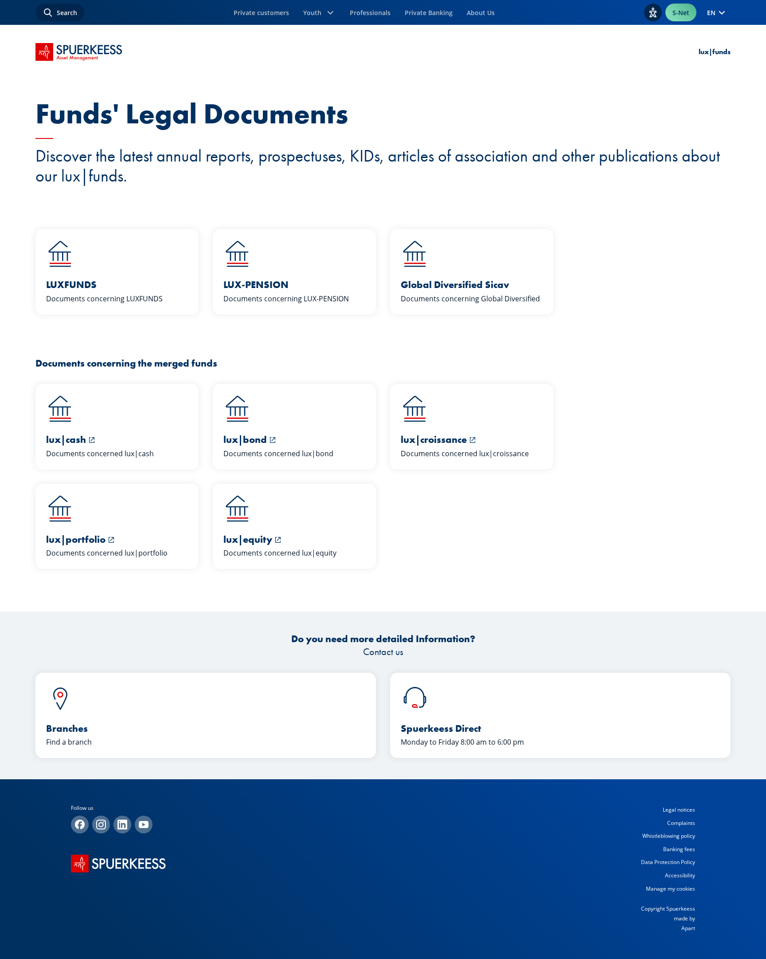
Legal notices (679, 809)
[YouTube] (143, 824)
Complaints (681, 823)
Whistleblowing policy (668, 836)
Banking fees (679, 849)
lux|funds (715, 51)
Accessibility (680, 875)
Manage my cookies (670, 888)
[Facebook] (80, 824)
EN (711, 12)
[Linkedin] (122, 824)
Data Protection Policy (668, 862)
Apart (688, 928)
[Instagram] (101, 824)
